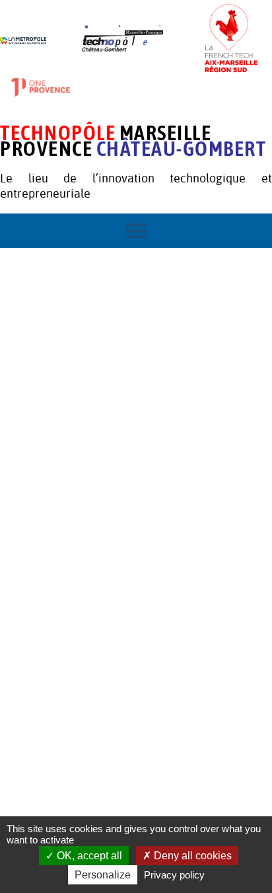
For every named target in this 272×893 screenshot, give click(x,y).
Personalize (103, 874)
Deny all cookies (191, 855)
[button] (136, 231)
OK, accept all (88, 855)
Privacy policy (174, 874)
